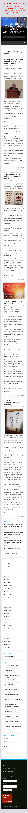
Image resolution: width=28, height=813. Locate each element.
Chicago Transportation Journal (14, 26)
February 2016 (7, 644)
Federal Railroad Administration (11, 694)
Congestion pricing (9, 682)
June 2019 (6, 573)
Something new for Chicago (7, 766)
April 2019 (6, 579)
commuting (12, 679)
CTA (5, 684)
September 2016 (8, 632)
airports (7, 665)
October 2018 (7, 591)
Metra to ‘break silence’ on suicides (13, 302)
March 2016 (7, 641)
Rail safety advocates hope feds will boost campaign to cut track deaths (12, 175)
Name (5, 741)
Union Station (8, 728)
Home (4, 47)
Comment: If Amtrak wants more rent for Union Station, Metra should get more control (13, 542)
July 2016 (6, 635)
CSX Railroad (17, 682)
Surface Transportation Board (11, 721)
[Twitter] (24, 18)
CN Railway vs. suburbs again (10, 553)
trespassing (7, 726)
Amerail (12, 665)
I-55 (11, 699)
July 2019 (6, 569)
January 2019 (7, 588)
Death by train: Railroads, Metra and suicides (12, 403)
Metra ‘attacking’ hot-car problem (12, 548)
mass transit (8, 709)
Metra (14, 709)
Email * (6, 746)
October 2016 (7, 628)
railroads (17, 716)
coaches (7, 679)
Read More (20, 167)
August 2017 (7, 616)
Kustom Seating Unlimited (10, 704)
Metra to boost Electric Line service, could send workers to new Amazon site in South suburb (13, 526)
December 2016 (7, 625)
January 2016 (7, 647)
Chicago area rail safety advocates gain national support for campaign (13, 61)
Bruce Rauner (15, 668)
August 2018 (7, 597)
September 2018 (8, 594)
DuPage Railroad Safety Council (11, 689)
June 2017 (6, 622)
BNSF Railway (7, 668)
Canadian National (9, 670)
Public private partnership (10, 714)
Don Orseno (15, 687)
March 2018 (7, 607)
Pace (18, 711)
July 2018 (6, 601)
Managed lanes (8, 706)
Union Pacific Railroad (16, 726)
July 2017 (6, 619)
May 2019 (6, 576)
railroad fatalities (9, 716)
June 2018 (6, 604)
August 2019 (7, 566)
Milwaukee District (9, 711)
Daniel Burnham (11, 684)
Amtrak (17, 665)
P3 (15, 711)
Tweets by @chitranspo (9, 656)
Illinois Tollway (17, 699)
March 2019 (7, 582)
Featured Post (7, 763)
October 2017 (7, 613)
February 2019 (7, 585)
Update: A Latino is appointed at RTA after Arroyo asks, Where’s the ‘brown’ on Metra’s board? (13, 534)
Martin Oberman (16, 706)
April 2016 (6, 638)
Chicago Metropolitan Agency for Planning (12, 676)
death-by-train (8, 687)
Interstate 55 (7, 701)
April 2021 (6, 563)
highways (7, 699)
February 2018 (7, 610)
